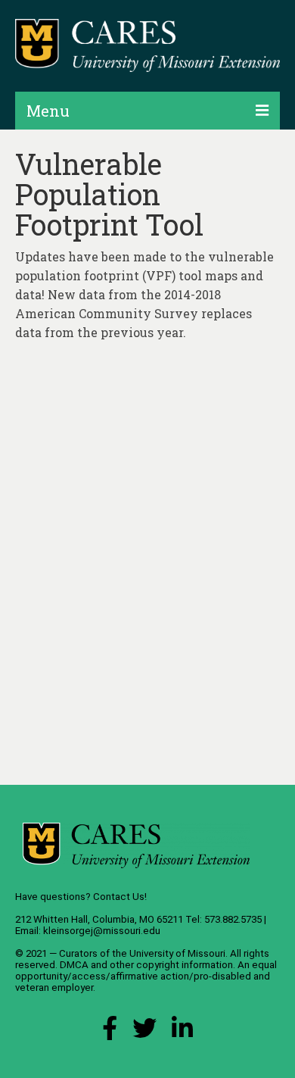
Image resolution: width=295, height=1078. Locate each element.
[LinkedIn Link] (182, 1032)
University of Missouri (177, 953)
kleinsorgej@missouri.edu (101, 930)
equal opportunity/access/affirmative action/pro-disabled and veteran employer (146, 976)
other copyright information (171, 964)
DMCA (74, 964)
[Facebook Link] (109, 1032)
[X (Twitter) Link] (144, 1032)
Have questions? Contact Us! (81, 896)
